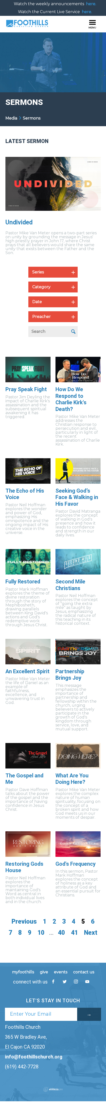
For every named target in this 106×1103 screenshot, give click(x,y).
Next (90, 932)
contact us (83, 972)
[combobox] (53, 272)
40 (61, 932)
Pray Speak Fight (26, 389)
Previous (24, 921)
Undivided (19, 222)
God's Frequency (75, 864)
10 (40, 932)
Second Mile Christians (70, 584)
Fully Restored (22, 581)
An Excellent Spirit (27, 671)
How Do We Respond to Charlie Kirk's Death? (71, 399)
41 (74, 932)
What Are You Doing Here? (71, 778)
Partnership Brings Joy (69, 674)
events (60, 972)
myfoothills (23, 972)
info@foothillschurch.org (33, 1057)
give (44, 972)
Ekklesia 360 (53, 1089)
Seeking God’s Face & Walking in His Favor (76, 497)
